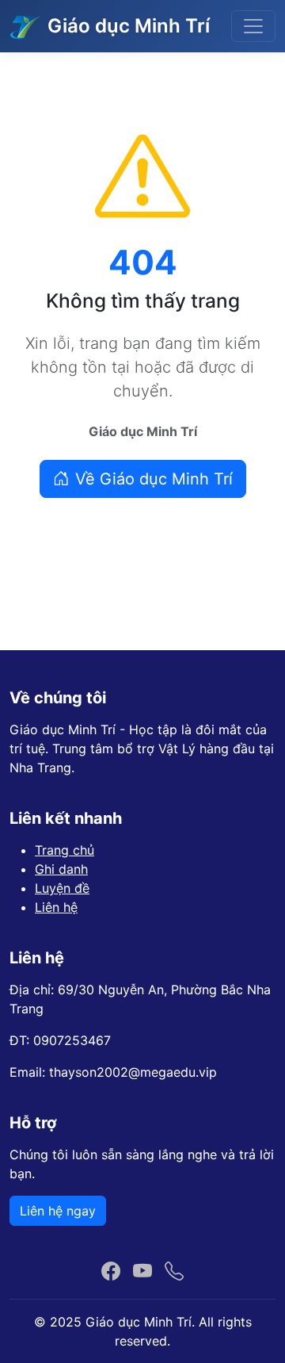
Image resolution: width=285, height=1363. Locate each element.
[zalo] (174, 1272)
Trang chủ (64, 850)
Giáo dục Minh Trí (129, 25)
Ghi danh (61, 869)
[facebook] (110, 1272)
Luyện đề (62, 888)
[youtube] (142, 1272)
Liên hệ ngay (58, 1211)
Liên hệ (56, 907)
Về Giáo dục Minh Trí (154, 478)
